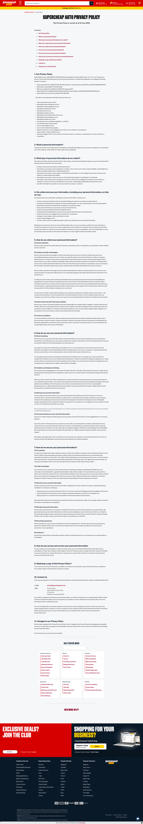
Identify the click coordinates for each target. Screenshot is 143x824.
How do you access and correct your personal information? (56, 56)
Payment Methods (46, 693)
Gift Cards (41, 778)
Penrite (63, 776)
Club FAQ (66, 687)
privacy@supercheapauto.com (56, 585)
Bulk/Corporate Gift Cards (49, 690)
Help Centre (19, 764)
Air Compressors (88, 795)
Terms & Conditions (91, 684)
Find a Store (41, 767)
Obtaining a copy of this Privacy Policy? (50, 60)
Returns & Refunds (46, 667)
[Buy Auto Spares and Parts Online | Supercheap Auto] (9, 3)
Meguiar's (64, 764)
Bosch (62, 784)
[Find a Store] (111, 3)
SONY (62, 790)
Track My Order (45, 661)
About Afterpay (45, 696)
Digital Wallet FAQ (68, 690)
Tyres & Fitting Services (93, 673)
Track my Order (20, 784)
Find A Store (67, 667)
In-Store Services (91, 656)
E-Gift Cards (44, 687)
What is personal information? (47, 36)
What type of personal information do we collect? (53, 40)
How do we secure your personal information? (52, 53)
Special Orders (45, 673)
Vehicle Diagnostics (91, 670)
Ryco (62, 793)
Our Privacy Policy (44, 33)
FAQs (17, 773)
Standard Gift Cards (47, 684)
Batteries (85, 764)
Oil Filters (86, 770)
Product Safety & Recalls (23, 767)
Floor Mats (86, 793)
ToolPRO (63, 767)
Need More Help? (71, 709)
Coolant (85, 781)
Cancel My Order (46, 659)
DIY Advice (19, 787)
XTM (62, 778)
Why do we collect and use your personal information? (55, 43)
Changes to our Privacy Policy (47, 66)
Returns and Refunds (22, 778)
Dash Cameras (87, 790)
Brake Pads (86, 778)
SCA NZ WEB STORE (118, 4)
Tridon (63, 787)
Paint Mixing (89, 667)
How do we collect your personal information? (52, 46)
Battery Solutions (91, 659)
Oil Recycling (89, 664)
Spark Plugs (86, 784)
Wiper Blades (87, 773)
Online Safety (45, 676)
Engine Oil (86, 776)
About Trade (67, 693)
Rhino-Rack (64, 770)
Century (63, 781)
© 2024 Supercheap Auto (121, 817)
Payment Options (21, 790)
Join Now (9, 752)
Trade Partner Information (46, 787)
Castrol (63, 773)
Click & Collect (45, 670)
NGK (62, 795)
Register (97, 746)
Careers (65, 659)
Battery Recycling (91, 661)
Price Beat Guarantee (69, 661)
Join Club (66, 684)
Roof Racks (86, 787)
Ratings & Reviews (68, 664)
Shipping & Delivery (47, 664)
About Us (66, 656)
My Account (19, 781)
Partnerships (42, 793)
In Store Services (43, 770)
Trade (40, 776)
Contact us (42, 63)
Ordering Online (46, 656)
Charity (40, 795)
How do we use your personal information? (51, 50)
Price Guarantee (43, 781)
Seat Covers (86, 767)
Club (39, 773)
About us (41, 764)
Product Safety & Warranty (94, 690)
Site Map (125, 815)
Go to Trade (94, 752)
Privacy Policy (82, 822)
